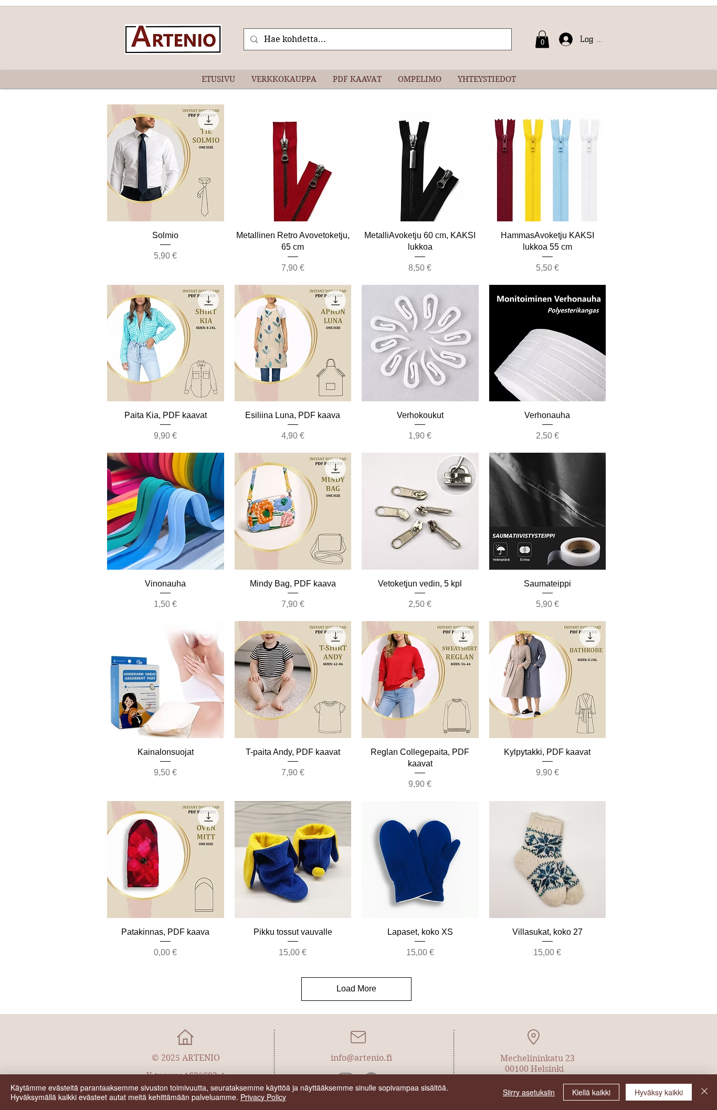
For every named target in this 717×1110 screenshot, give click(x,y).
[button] (542, 39)
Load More (356, 988)
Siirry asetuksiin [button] (529, 1092)
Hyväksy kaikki (659, 1092)
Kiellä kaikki (591, 1092)
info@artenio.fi (361, 1058)
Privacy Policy (263, 1097)
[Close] (704, 1092)
